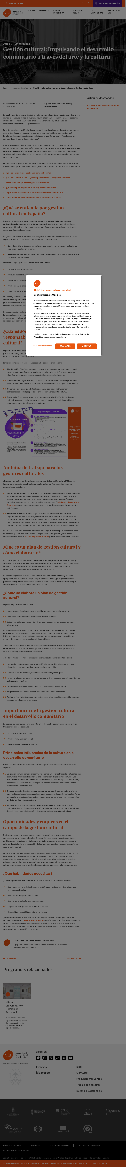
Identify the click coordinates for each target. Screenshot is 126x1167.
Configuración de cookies (42, 346)
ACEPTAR (86, 346)
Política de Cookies (63, 334)
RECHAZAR (65, 346)
